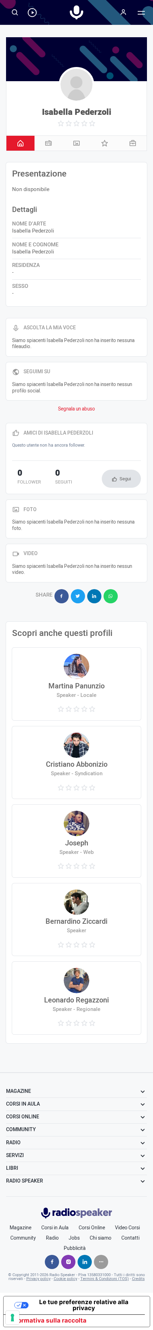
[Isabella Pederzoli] (76, 84)
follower (29, 477)
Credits (138, 1279)
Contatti (130, 1238)
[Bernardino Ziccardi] (76, 919)
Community (23, 1238)
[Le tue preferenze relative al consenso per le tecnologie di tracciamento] (12, 1317)
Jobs (74, 1238)
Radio (52, 1238)
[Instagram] (68, 1262)
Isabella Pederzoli (76, 112)
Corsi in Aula (55, 1227)
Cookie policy (65, 1279)
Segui (125, 478)
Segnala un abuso (76, 409)
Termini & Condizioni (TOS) (104, 1279)
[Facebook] (52, 1262)
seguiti (63, 477)
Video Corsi (127, 1227)
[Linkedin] (85, 1262)
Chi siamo (100, 1238)
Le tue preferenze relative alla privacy (83, 1305)
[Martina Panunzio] (76, 684)
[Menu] (123, 12)
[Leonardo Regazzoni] (76, 998)
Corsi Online (92, 1227)
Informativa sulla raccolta (48, 1320)
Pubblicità (75, 1248)
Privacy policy (38, 1279)
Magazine (20, 1227)
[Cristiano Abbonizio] (76, 762)
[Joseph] (76, 841)
